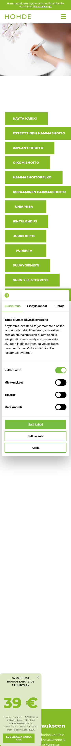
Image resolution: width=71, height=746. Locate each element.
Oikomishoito (26, 162)
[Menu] (63, 16)
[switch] (60, 382)
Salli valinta (35, 436)
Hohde (18, 17)
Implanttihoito (28, 148)
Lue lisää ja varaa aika (19, 738)
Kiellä (35, 447)
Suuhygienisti (26, 265)
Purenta (24, 251)
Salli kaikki (35, 424)
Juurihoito (24, 236)
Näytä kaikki (25, 118)
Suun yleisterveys (31, 280)
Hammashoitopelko (32, 177)
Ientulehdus (25, 221)
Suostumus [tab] (13, 306)
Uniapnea (24, 207)
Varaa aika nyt (42, 6)
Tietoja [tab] (59, 306)
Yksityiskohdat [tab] (36, 306)
